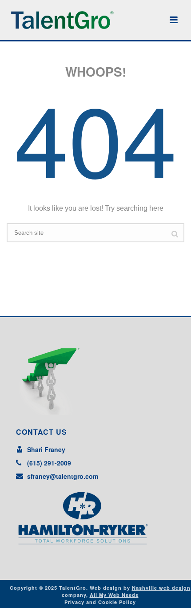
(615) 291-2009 (49, 463)
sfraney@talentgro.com (62, 476)
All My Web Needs (114, 595)
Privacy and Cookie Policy (100, 602)
